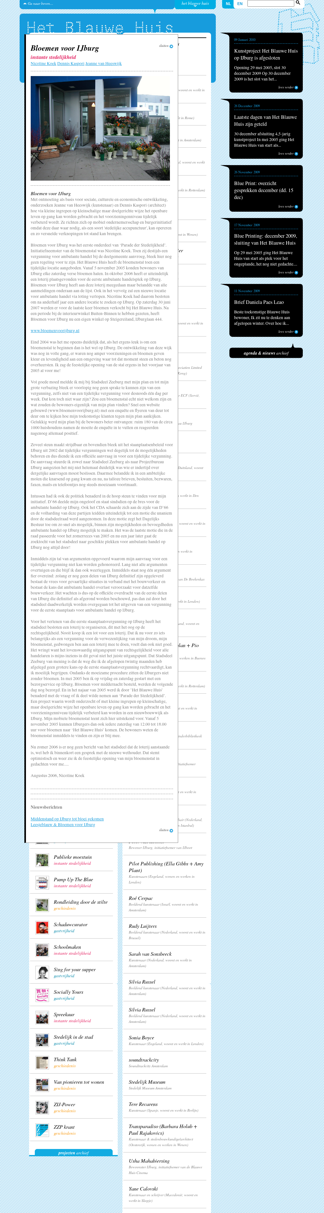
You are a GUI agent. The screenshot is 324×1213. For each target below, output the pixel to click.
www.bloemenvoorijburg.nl (55, 330)
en (240, 4)
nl (228, 4)
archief (74, 1153)
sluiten (164, 45)
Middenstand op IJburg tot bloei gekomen (67, 819)
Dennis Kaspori (70, 63)
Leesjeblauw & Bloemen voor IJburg (63, 824)
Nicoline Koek (43, 63)
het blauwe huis (195, 3)
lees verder (286, 87)
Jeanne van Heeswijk (103, 63)
